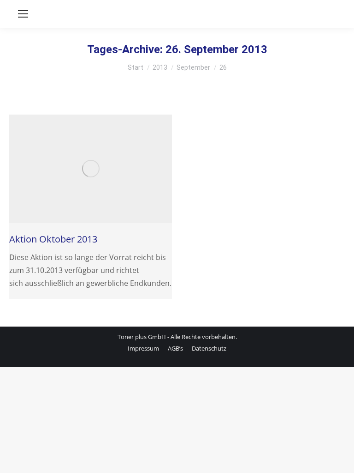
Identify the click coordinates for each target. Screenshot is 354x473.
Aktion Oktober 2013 (53, 239)
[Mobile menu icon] (23, 14)
